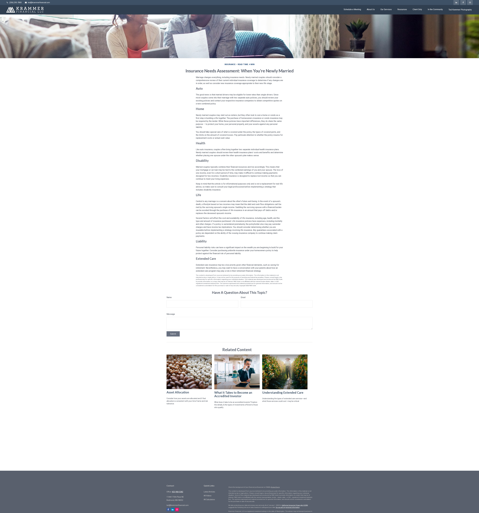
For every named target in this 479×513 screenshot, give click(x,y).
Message (171, 314)
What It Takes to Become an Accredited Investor (233, 394)
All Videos (207, 496)
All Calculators (209, 500)
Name (169, 297)
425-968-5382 (177, 492)
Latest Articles (209, 492)
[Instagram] (470, 2)
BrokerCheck (275, 487)
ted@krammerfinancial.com (39, 2)
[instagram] (177, 509)
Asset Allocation (178, 392)
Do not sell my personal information (288, 507)
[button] (352, 9)
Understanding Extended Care (282, 392)
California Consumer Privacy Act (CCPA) (295, 505)
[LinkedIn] (456, 2)
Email (243, 297)
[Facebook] (463, 2)
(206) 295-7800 (15, 2)
